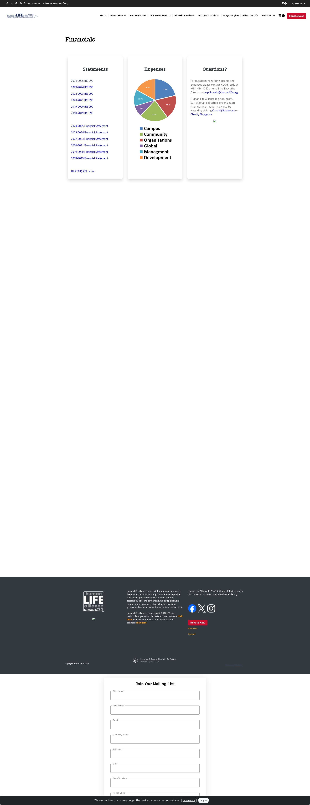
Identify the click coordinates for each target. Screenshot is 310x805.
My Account (297, 3)
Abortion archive (184, 15)
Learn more (189, 800)
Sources (267, 15)
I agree (203, 800)
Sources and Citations (233, 665)
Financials (192, 628)
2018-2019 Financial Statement (89, 158)
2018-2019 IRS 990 (82, 113)
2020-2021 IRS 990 (82, 100)
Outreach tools (207, 15)
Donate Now (296, 15)
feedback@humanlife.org (56, 3)
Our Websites (138, 15)
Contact (191, 634)
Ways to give (231, 15)
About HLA (117, 15)
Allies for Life (250, 15)
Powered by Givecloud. (150, 661)
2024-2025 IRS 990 (82, 81)
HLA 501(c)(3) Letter (83, 171)
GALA (103, 15)
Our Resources (159, 15)
